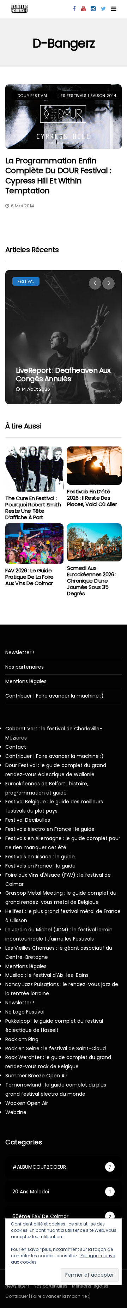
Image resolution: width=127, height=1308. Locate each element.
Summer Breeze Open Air (36, 1075)
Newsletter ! (19, 653)
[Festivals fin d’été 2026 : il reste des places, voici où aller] (94, 465)
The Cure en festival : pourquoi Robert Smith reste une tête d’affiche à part (33, 507)
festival (26, 281)
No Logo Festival (24, 1011)
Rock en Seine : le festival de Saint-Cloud (55, 1048)
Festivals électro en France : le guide (50, 829)
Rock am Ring (21, 1039)
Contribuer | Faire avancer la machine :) (54, 696)
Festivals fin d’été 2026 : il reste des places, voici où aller (92, 498)
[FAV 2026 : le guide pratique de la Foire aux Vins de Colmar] (34, 543)
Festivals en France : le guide (40, 865)
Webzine (15, 1112)
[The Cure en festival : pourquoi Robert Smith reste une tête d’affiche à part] (34, 469)
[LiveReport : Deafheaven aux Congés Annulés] (63, 337)
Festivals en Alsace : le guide (40, 856)
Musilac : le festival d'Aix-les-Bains (47, 975)
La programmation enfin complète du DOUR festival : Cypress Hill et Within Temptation (58, 175)
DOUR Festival (33, 95)
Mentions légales (26, 682)
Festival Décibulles (27, 819)
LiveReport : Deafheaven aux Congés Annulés (63, 374)
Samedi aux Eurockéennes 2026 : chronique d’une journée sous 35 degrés (91, 580)
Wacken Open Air (26, 1103)
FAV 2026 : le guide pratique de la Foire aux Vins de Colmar (29, 577)
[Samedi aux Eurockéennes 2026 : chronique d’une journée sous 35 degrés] (94, 542)
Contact (15, 746)
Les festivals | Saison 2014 (87, 95)
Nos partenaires (24, 667)
